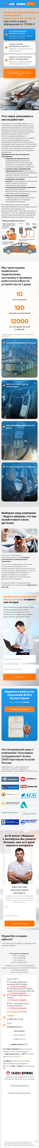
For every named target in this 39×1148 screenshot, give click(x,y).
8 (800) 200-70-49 (15, 1019)
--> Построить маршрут (17, 987)
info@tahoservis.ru (14, 1027)
